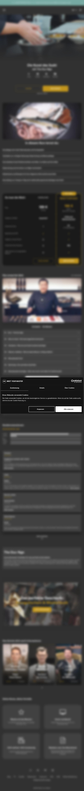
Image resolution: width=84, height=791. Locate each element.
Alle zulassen (68, 409)
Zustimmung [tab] (14, 388)
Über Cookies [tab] (69, 388)
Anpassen (40, 409)
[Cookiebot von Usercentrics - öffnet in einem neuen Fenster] (73, 381)
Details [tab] (42, 388)
